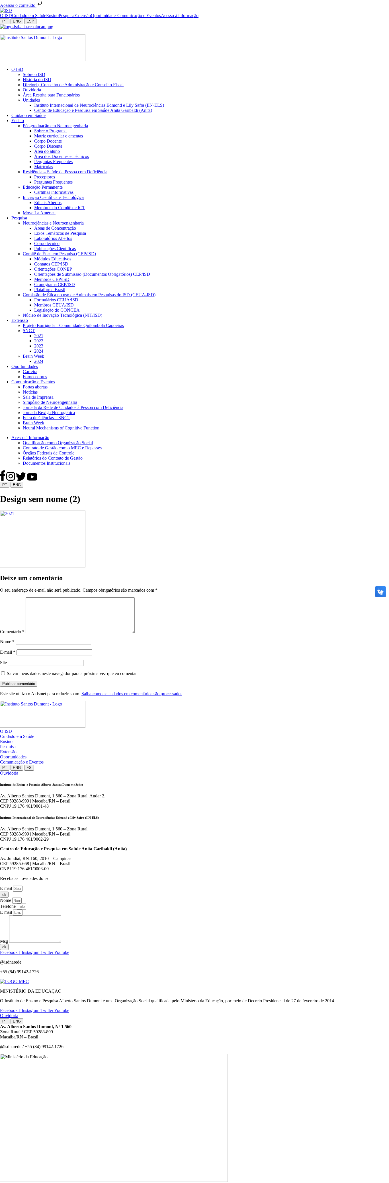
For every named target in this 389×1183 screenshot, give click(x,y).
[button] (8, 31)
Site (3, 662)
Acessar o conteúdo (18, 5)
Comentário (12, 631)
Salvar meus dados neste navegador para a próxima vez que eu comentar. (72, 673)
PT (4, 21)
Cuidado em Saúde (17, 736)
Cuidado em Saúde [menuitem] (29, 15)
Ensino (6, 741)
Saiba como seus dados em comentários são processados (131, 693)
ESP (30, 21)
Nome (7, 641)
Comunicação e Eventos (22, 762)
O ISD (6, 731)
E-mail (7, 652)
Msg (4, 941)
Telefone (8, 906)
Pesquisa (8, 746)
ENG (17, 21)
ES (29, 768)
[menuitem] (6, 15)
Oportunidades (13, 756)
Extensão (8, 751)
